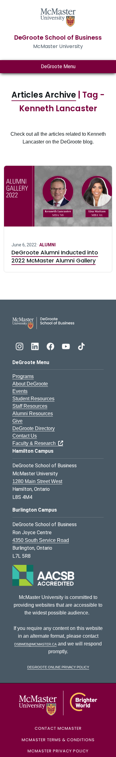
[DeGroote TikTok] (81, 346)
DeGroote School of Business (58, 37)
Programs (23, 376)
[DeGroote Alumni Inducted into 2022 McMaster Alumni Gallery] (58, 200)
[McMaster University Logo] (58, 703)
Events (20, 391)
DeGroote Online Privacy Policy (58, 666)
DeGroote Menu (58, 66)
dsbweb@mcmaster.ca (35, 643)
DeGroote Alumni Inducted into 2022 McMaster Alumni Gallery (54, 256)
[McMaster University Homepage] (58, 17)
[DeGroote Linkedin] (35, 346)
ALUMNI (47, 244)
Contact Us (24, 435)
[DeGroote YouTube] (66, 346)
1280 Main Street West (37, 481)
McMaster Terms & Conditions (58, 739)
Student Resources (33, 398)
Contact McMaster (58, 728)
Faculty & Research (35, 443)
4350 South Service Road (40, 540)
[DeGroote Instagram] (20, 346)
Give (17, 421)
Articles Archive (43, 94)
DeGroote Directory (33, 428)
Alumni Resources (32, 413)
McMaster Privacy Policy (58, 751)
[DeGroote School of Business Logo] (43, 323)
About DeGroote (30, 383)
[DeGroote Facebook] (51, 346)
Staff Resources (29, 406)
